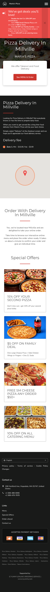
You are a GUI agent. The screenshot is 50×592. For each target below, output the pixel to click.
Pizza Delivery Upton (32, 561)
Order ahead (7, 519)
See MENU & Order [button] (25, 77)
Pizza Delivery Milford (31, 555)
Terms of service (25, 466)
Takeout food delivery (23, 564)
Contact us (6, 523)
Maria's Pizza (14, 3)
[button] (46, 4)
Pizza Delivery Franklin (31, 558)
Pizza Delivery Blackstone (16, 558)
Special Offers (8, 515)
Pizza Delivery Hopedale (15, 555)
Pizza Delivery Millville (16, 561)
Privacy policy (8, 466)
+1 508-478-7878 (12, 495)
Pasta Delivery (12, 564)
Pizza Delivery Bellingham (24, 551)
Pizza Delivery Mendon (9, 551)
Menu (4, 511)
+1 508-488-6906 (12, 493)
